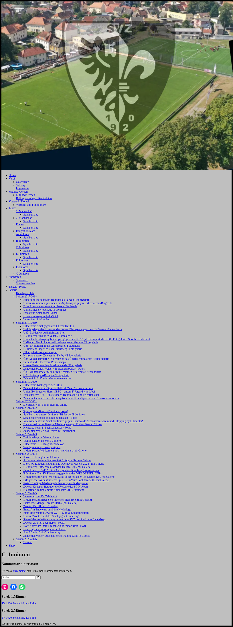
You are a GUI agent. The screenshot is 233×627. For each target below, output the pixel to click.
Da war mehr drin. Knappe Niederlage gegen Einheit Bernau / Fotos (62, 424)
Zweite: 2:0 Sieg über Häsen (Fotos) (44, 522)
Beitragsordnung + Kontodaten (34, 198)
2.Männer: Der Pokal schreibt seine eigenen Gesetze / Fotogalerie (60, 342)
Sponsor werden (25, 283)
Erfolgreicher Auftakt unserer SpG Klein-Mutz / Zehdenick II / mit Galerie (66, 480)
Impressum (22, 188)
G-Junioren (22, 273)
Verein (12, 178)
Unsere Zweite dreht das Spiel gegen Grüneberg (51, 516)
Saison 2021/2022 (26, 407)
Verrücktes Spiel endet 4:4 (38, 319)
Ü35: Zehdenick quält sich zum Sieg (44, 332)
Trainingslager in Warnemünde (41, 437)
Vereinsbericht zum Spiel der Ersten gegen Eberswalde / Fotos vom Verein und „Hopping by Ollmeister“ (83, 421)
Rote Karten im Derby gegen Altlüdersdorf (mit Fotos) (54, 525)
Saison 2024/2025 (26, 493)
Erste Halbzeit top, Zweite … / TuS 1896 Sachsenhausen (56, 512)
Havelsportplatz (25, 293)
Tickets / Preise (17, 286)
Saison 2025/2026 (26, 539)
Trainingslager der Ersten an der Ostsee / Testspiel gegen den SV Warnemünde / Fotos (72, 329)
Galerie (13, 289)
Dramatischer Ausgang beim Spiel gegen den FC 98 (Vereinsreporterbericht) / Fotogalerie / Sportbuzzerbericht (86, 339)
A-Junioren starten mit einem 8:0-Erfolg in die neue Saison (57, 460)
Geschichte (22, 181)
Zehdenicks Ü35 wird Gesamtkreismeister (47, 378)
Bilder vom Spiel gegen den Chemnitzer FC (48, 326)
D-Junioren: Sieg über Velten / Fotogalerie (47, 335)
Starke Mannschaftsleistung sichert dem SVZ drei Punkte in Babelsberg (64, 519)
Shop (12, 545)
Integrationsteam (25, 230)
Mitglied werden (18, 191)
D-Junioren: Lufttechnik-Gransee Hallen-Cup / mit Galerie (56, 466)
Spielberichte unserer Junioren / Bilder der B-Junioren (54, 414)
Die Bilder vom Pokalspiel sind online (45, 404)
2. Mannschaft (24, 217)
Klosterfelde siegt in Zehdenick (41, 457)
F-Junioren (22, 267)
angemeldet (19, 570)
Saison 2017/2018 (26, 296)
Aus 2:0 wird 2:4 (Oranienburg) (41, 532)
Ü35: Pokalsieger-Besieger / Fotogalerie (46, 375)
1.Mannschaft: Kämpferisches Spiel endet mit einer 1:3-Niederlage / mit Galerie (68, 476)
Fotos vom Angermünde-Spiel (40, 316)
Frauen (20, 224)
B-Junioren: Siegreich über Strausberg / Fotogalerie (52, 348)
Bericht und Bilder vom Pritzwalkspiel (45, 362)
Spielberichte (30, 214)
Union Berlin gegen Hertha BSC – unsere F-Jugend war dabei (59, 391)
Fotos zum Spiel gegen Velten (40, 312)
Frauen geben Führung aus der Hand (44, 529)
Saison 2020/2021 (26, 401)
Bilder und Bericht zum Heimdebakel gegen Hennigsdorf (56, 299)
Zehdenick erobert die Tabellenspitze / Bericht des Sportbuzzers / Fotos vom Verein (71, 398)
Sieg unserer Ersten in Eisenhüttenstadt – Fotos (50, 417)
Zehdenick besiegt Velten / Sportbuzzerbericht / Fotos (54, 368)
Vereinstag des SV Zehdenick (40, 496)
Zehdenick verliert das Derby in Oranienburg (49, 430)
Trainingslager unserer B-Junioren (42, 440)
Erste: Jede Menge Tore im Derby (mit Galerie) (50, 502)
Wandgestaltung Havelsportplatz (41, 447)
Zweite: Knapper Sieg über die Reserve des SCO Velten (55, 486)
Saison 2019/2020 (26, 381)
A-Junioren (22, 234)
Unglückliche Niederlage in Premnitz (44, 309)
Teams (12, 208)
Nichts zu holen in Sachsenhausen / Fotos (47, 427)
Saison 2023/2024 (26, 453)
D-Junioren (22, 253)
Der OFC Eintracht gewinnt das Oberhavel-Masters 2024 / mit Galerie (63, 463)
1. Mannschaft (24, 211)
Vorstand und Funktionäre (31, 204)
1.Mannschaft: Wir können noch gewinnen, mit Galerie (54, 450)
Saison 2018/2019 (26, 322)
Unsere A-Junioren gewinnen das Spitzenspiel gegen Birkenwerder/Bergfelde (67, 303)
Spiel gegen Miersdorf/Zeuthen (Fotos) (45, 411)
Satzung (20, 185)
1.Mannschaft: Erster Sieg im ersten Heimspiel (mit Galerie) (57, 499)
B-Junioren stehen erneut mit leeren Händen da (50, 306)
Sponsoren (15, 276)
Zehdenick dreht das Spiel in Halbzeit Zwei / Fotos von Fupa (58, 388)
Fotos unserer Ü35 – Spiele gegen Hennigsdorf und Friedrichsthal (61, 394)
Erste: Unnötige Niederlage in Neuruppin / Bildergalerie (55, 483)
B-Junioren (22, 240)
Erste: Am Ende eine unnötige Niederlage (47, 509)
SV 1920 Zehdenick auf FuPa (18, 603)
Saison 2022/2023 (26, 434)
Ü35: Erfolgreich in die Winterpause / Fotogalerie (51, 345)
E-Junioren (22, 260)
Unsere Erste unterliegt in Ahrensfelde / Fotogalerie (52, 365)
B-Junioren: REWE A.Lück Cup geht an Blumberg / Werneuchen (61, 470)
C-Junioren (22, 247)
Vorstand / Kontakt (19, 201)
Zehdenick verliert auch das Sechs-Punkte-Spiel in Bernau (56, 535)
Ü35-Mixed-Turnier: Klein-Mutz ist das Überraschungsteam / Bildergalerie (66, 358)
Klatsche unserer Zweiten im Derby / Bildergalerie (52, 355)
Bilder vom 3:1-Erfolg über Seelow (43, 443)
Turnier (27, 542)
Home (12, 175)
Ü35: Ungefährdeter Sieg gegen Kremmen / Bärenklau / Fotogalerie (62, 371)
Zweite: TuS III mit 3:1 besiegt (40, 506)
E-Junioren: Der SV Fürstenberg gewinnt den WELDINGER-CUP (62, 473)
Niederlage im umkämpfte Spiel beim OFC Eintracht (53, 489)
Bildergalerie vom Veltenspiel (40, 352)
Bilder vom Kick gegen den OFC (42, 385)
